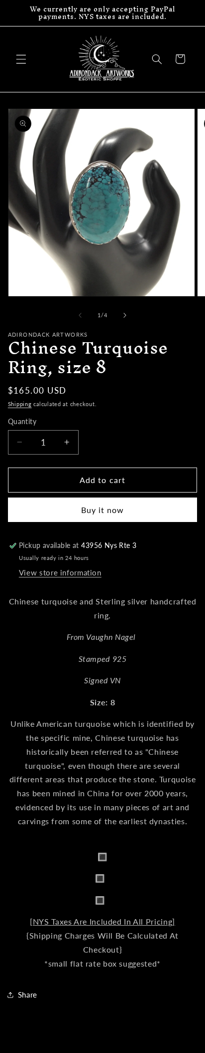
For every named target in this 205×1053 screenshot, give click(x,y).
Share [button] (27, 994)
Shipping (20, 404)
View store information (60, 572)
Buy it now (102, 510)
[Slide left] (80, 315)
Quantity (22, 422)
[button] (20, 58)
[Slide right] (125, 315)
